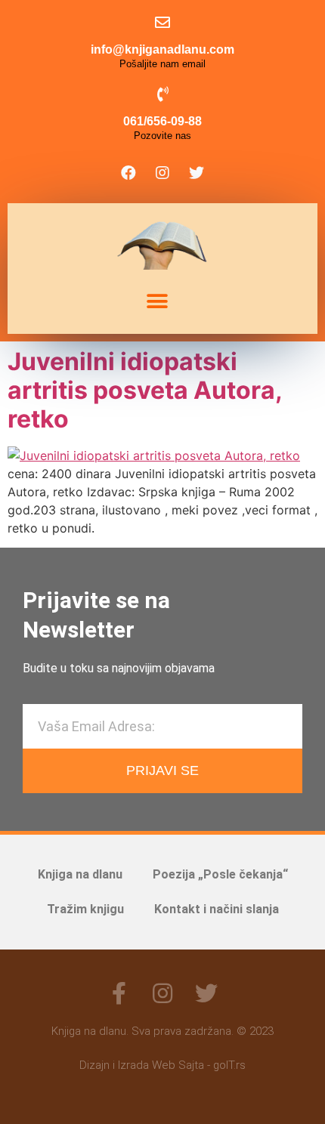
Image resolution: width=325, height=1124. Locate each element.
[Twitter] (196, 173)
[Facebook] (128, 173)
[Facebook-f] (118, 993)
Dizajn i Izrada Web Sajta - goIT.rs (162, 1065)
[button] (157, 302)
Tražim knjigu (85, 909)
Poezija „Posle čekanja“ (220, 874)
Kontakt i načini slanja (216, 909)
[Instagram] (162, 173)
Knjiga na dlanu (80, 874)
